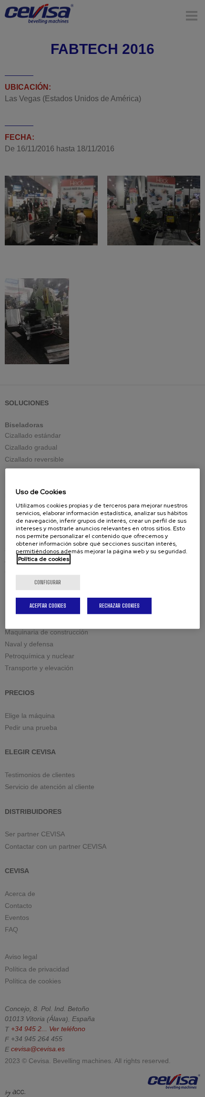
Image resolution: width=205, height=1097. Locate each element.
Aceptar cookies (48, 605)
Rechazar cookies (119, 605)
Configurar (47, 582)
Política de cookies (43, 559)
